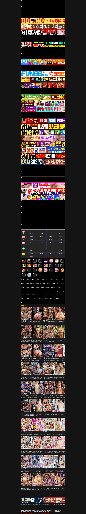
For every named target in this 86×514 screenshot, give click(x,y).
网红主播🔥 (23, 302)
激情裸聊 (50, 291)
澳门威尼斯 (61, 294)
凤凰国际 (37, 283)
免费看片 (45, 294)
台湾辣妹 (31, 236)
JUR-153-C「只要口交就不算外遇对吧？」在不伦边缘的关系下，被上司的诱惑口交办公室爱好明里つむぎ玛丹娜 (31, 379)
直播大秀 (55, 294)
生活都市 (31, 253)
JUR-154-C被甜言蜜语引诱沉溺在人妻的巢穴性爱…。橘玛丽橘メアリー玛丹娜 (54, 378)
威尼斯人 (23, 279)
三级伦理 (31, 233)
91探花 (41, 239)
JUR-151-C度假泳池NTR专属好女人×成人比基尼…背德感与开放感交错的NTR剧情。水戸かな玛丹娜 (31, 397)
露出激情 (41, 247)
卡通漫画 (31, 247)
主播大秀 (23, 287)
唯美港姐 (50, 236)
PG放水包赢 (42, 283)
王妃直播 (28, 287)
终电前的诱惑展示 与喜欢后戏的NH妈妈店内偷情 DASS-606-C (54, 489)
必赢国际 (32, 283)
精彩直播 (53, 283)
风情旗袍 (31, 245)
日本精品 (41, 233)
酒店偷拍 (62, 283)
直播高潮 (48, 283)
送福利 (62, 279)
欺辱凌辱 (31, 239)
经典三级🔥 (23, 298)
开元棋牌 (32, 279)
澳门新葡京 (58, 287)
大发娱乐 (23, 291)
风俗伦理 (60, 253)
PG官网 (27, 279)
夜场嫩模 (48, 287)
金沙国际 (33, 294)
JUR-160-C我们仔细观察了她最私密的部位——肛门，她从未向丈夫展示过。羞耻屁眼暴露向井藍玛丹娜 (31, 323)
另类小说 (31, 256)
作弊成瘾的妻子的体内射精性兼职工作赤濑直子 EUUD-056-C (54, 415)
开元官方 (23, 294)
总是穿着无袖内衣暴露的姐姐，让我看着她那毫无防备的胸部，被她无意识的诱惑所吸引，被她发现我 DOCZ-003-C (54, 453)
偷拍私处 (38, 287)
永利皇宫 (33, 291)
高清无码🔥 (52, 298)
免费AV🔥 (58, 298)
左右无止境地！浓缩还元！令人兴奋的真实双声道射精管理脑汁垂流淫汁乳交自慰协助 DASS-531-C (31, 434)
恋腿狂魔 (60, 242)
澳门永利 (42, 279)
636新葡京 (45, 291)
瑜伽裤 (51, 245)
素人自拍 (60, 233)
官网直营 (37, 279)
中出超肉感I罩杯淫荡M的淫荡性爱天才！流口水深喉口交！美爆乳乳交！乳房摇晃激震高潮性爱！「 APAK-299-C (54, 471)
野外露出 (60, 239)
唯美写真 (50, 247)
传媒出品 (31, 250)
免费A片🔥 (29, 298)
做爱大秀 (50, 294)
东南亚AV (60, 236)
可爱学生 (50, 242)
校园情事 (41, 253)
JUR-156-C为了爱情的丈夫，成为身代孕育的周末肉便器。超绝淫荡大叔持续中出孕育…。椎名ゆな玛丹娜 (31, 341)
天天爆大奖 (28, 294)
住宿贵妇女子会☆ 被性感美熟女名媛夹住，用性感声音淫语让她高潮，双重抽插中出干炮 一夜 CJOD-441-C (31, 490)
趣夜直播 (43, 287)
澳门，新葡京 (39, 294)
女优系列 (41, 242)
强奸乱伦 (41, 230)
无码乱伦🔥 (62, 291)
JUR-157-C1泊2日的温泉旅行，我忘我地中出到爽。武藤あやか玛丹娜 (54, 341)
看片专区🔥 (41, 298)
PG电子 (47, 279)
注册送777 (57, 279)
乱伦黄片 (33, 287)
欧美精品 (50, 230)
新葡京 (22, 283)
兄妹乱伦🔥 (35, 298)
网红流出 (50, 239)
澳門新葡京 (28, 291)
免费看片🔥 (39, 291)
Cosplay (50, 233)
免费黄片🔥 (56, 291)
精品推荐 (31, 230)
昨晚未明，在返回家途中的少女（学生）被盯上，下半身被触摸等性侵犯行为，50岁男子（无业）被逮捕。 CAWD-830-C (31, 416)
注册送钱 (51, 279)
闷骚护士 (60, 245)
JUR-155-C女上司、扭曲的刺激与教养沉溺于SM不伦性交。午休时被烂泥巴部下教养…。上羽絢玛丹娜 (54, 397)
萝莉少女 (60, 230)
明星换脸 (41, 245)
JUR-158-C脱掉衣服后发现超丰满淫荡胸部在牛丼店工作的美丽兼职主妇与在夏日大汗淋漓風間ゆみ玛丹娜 (54, 323)
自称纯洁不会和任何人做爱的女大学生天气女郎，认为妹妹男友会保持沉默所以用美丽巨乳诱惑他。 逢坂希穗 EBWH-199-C (54, 434)
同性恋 (60, 250)
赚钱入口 (46, 298)
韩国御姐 (41, 236)
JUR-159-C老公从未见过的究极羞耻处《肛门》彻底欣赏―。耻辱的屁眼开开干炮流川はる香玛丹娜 (31, 360)
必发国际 (53, 287)
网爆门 (60, 247)
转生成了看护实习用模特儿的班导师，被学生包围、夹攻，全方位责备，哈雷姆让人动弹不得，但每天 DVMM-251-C (31, 453)
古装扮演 (31, 242)
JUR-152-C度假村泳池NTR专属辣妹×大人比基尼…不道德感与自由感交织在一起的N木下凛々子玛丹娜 (54, 360)
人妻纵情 (50, 253)
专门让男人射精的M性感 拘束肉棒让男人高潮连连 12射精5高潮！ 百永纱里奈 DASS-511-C (31, 470)
